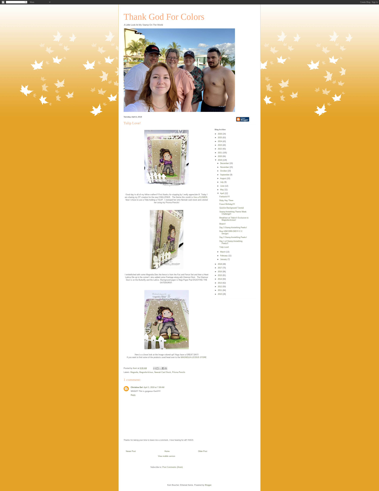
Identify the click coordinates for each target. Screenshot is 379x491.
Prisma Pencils (178, 372)
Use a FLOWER (200, 197)
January (224, 259)
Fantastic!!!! (224, 196)
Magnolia (134, 372)
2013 (220, 283)
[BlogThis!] (157, 368)
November (224, 167)
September (225, 175)
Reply (133, 395)
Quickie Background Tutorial (231, 208)
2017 (220, 268)
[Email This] (154, 368)
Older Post (202, 451)
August (223, 178)
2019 (220, 160)
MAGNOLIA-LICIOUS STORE (194, 357)
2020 (220, 156)
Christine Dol (137, 387)
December (224, 163)
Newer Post (131, 451)
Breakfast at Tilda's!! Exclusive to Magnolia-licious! (233, 219)
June (222, 186)
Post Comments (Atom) (172, 467)
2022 (220, 149)
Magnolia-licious (146, 372)
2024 (220, 141)
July (222, 182)
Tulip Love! (224, 247)
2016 (220, 272)
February (224, 256)
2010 (220, 294)
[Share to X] (160, 368)
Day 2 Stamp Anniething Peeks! (233, 237)
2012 (220, 286)
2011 (220, 290)
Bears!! (222, 224)
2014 (220, 279)
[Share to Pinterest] (165, 368)
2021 (220, 153)
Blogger (208, 485)
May (222, 190)
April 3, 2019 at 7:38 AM (154, 387)
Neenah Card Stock (162, 372)
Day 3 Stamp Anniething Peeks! (233, 227)
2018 (220, 264)
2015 (220, 275)
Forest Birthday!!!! (227, 204)
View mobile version (166, 456)
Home (167, 451)
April (222, 193)
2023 (220, 145)
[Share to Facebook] (163, 368)
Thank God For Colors (164, 17)
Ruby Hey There (226, 200)
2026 (220, 134)
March (223, 252)
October (224, 171)
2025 (220, 137)
